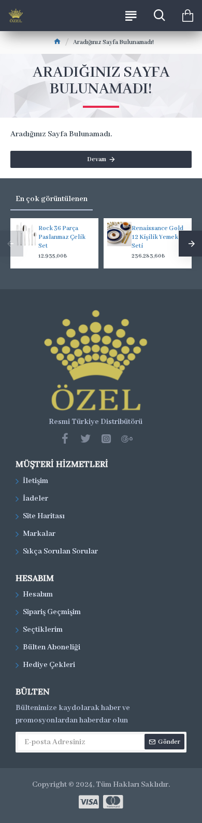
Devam (96, 159)
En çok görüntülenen (52, 199)
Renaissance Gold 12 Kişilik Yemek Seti (157, 237)
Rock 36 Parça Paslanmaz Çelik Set (61, 237)
